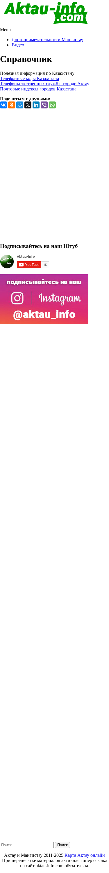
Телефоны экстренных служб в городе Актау (44, 83)
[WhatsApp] (52, 104)
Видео (18, 44)
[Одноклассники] (11, 104)
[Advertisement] (54, 178)
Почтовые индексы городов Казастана (38, 88)
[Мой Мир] (19, 104)
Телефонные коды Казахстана (29, 78)
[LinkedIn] (36, 104)
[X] (27, 104)
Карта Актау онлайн (85, 855)
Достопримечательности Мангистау (47, 39)
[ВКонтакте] (3, 104)
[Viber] (44, 104)
